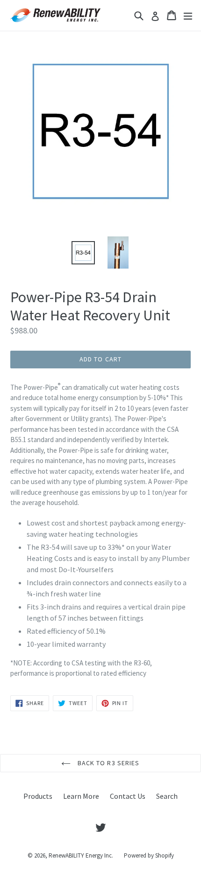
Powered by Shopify (149, 855)
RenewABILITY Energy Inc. (81, 855)
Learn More (81, 796)
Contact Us (127, 796)
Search (167, 796)
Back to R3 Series (107, 763)
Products (37, 796)
